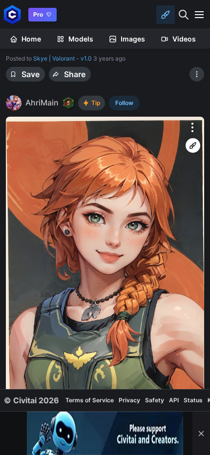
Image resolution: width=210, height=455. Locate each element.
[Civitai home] (12, 14)
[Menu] (199, 14)
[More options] (192, 127)
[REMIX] (193, 145)
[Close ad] (201, 433)
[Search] (183, 14)
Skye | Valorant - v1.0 (62, 58)
